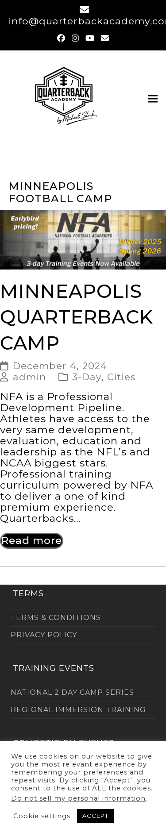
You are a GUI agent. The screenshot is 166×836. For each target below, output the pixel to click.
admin (29, 376)
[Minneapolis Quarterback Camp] (83, 239)
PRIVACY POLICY (44, 635)
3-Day (86, 376)
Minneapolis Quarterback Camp (76, 317)
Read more (31, 540)
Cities (121, 376)
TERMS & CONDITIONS (56, 617)
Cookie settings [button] (41, 816)
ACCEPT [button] (95, 815)
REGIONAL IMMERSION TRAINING (78, 709)
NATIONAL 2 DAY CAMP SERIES (72, 692)
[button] (153, 98)
